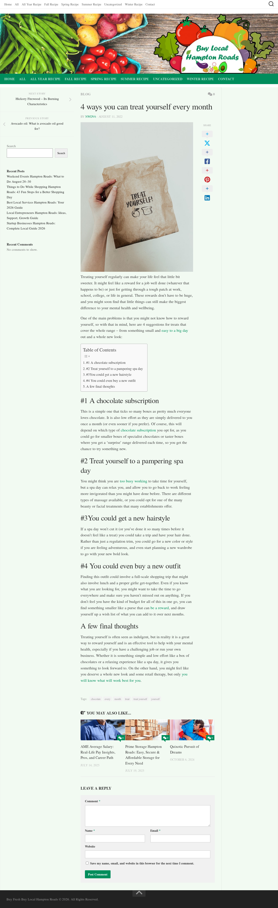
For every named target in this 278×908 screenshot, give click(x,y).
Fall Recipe (51, 4)
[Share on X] (207, 139)
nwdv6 (90, 116)
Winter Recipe (133, 4)
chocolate (96, 699)
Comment (92, 801)
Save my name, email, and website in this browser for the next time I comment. (142, 863)
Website (90, 846)
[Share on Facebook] (207, 157)
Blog (86, 93)
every (107, 699)
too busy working (133, 480)
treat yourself (140, 699)
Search (11, 146)
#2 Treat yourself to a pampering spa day (114, 368)
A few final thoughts (100, 386)
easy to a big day (174, 330)
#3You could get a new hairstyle (108, 374)
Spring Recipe (70, 4)
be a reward (160, 607)
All (17, 4)
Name (90, 830)
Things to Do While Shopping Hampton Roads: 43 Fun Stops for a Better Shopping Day (35, 191)
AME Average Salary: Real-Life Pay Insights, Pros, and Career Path (98, 752)
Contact (150, 4)
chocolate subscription (138, 430)
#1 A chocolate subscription (106, 362)
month (117, 699)
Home (8, 4)
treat (127, 699)
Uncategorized (113, 4)
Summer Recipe (91, 4)
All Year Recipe (31, 4)
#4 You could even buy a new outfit (111, 380)
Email (155, 830)
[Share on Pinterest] (207, 175)
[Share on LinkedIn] (207, 193)
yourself (155, 699)
